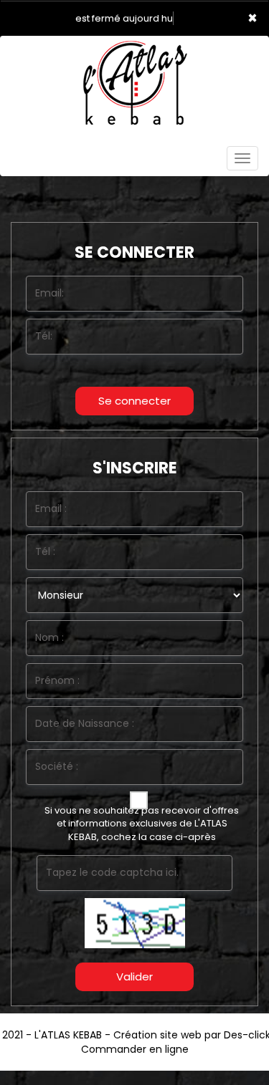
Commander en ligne (135, 1049)
